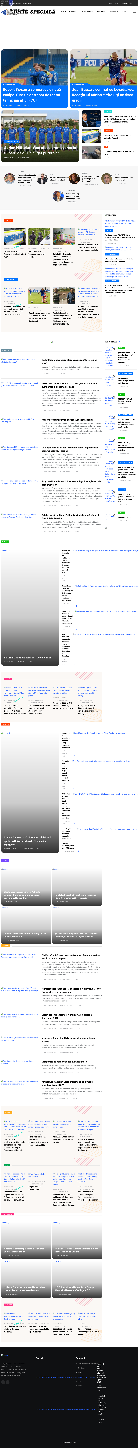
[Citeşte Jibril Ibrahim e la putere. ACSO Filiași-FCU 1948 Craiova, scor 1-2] (110, 497)
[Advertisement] (69, 33)
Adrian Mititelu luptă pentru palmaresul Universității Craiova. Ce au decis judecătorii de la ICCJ (127, 472)
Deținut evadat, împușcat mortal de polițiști (37, 254)
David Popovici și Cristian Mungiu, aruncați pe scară (73, 196)
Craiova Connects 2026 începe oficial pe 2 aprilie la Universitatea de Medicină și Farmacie (27, 841)
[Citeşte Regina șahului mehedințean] (39, 1175)
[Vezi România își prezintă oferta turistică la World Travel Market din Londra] (77, 1240)
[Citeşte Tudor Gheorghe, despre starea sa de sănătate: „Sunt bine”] (20, 366)
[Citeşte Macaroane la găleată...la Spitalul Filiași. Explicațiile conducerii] (99, 733)
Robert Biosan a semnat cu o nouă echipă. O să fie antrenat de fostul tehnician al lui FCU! (32, 94)
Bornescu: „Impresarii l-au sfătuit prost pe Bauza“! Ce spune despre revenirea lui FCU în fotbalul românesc (88, 311)
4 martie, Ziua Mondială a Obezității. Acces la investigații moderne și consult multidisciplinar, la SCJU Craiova (68, 838)
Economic (114, 12)
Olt (106, 147)
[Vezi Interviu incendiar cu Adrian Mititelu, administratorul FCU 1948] (121, 248)
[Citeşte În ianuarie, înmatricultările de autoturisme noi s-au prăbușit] (20, 1044)
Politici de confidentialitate (87, 1364)
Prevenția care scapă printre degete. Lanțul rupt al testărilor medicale (65, 770)
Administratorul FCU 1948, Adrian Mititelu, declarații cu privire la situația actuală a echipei (120, 237)
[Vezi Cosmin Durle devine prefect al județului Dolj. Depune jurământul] (26, 925)
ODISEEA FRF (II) (124, 517)
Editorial (63, 12)
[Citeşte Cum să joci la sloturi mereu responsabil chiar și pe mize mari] (39, 1316)
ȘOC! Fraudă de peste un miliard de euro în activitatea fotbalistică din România (126, 357)
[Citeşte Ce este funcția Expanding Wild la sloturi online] (89, 1316)
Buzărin (21, 172)
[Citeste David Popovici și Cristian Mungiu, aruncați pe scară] (58, 196)
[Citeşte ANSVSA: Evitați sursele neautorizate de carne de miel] (64, 1124)
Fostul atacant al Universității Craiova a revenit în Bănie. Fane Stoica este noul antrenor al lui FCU (62, 318)
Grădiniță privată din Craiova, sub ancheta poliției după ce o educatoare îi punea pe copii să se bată (63, 259)
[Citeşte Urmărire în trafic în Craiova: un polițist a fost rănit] (15, 236)
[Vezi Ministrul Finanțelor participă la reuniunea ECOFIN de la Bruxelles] (26, 1240)
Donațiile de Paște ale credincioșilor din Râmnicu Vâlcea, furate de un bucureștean (67, 593)
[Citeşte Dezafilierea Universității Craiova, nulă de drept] (110, 379)
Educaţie (8, 679)
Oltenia (5, 542)
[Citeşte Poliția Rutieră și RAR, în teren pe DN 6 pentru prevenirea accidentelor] (89, 232)
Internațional (7, 1214)
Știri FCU (109, 230)
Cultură (108, 111)
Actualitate (101, 12)
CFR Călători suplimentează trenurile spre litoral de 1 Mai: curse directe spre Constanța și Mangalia (14, 1144)
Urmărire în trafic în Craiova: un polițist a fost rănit (15, 254)
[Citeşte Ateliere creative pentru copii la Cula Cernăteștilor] (20, 428)
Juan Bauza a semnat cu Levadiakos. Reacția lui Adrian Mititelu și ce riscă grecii (103, 94)
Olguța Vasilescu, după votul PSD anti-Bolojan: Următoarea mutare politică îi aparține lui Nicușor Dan (22, 895)
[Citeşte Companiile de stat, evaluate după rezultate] (20, 1067)
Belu (51, 174)
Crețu (117, 174)
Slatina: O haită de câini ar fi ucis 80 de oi (27, 657)
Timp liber (8, 1305)
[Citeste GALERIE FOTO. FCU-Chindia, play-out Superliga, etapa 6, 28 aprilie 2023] (66, 1377)
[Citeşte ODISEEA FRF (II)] (110, 517)
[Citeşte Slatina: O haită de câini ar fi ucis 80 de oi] (30, 607)
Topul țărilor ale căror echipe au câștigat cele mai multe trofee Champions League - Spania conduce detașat (64, 1199)
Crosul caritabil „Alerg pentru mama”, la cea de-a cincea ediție (62, 1331)
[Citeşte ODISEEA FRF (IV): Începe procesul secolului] (110, 400)
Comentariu (70, 190)
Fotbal (121, 348)
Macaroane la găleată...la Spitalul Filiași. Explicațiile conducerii (66, 740)
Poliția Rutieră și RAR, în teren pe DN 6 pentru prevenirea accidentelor (88, 247)
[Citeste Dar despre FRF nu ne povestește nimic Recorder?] (74, 178)
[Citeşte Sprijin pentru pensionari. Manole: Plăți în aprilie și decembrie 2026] (20, 1021)
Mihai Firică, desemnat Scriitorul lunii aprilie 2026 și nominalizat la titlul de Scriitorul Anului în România (120, 119)
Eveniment (73, 12)
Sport (124, 12)
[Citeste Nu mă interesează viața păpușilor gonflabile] (42, 178)
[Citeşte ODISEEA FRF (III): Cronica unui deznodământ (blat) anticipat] (110, 445)
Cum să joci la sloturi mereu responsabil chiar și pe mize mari (39, 1329)
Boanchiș (85, 173)
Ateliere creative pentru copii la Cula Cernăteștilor (67, 419)
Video (80, 1372)
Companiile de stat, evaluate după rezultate (64, 1061)
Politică (5, 860)
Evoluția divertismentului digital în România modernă (15, 1329)
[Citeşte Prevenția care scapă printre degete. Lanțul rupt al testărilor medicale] (101, 761)
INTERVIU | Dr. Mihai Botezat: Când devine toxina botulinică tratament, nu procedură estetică (66, 806)
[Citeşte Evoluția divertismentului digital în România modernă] (15, 1316)
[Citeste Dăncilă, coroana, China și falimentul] (106, 178)
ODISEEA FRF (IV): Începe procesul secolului (125, 401)
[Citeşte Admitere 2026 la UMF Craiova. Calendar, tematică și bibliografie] (64, 690)
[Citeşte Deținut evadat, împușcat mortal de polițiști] (39, 236)
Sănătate (5, 724)
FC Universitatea (87, 12)
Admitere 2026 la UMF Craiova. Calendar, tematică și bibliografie (63, 705)
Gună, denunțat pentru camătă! (21, 3)
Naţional (8, 1112)
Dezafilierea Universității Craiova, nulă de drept (126, 380)
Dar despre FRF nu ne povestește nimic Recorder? (90, 178)
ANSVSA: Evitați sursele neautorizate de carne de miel (63, 1139)
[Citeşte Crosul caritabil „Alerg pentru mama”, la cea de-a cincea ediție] (64, 1316)
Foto (79, 1381)
